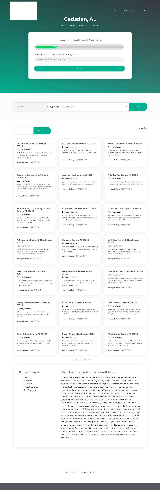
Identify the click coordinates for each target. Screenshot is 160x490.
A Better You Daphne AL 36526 (123, 175)
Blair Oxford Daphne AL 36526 (122, 303)
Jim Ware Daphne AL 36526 (75, 240)
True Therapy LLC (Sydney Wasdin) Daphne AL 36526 (34, 210)
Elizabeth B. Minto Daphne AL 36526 (125, 271)
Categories (139, 11)
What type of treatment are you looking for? (56, 54)
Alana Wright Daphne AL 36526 (77, 175)
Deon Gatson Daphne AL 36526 (32, 334)
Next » (87, 359)
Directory (120, 11)
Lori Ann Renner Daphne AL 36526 (78, 144)
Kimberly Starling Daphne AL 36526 (79, 209)
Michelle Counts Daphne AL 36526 (124, 209)
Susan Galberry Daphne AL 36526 (78, 334)
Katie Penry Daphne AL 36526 (76, 303)
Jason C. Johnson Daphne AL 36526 (125, 144)
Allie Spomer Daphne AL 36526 (123, 334)
